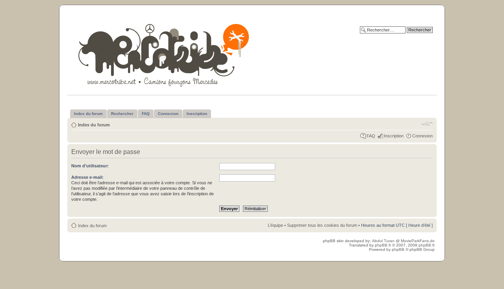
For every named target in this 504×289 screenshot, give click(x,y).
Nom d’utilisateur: (90, 165)
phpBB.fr (383, 245)
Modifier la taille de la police (427, 123)
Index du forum (94, 124)
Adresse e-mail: (87, 177)
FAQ (371, 135)
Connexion (422, 135)
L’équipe (275, 225)
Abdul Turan (384, 241)
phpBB (398, 249)
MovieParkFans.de (418, 241)
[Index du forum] (164, 54)
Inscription (394, 135)
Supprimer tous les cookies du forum (322, 225)
